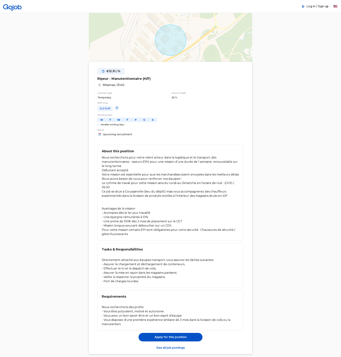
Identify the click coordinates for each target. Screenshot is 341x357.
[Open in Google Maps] (170, 40)
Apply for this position (171, 337)
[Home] (12, 6)
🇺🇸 (335, 6)
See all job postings (170, 347)
